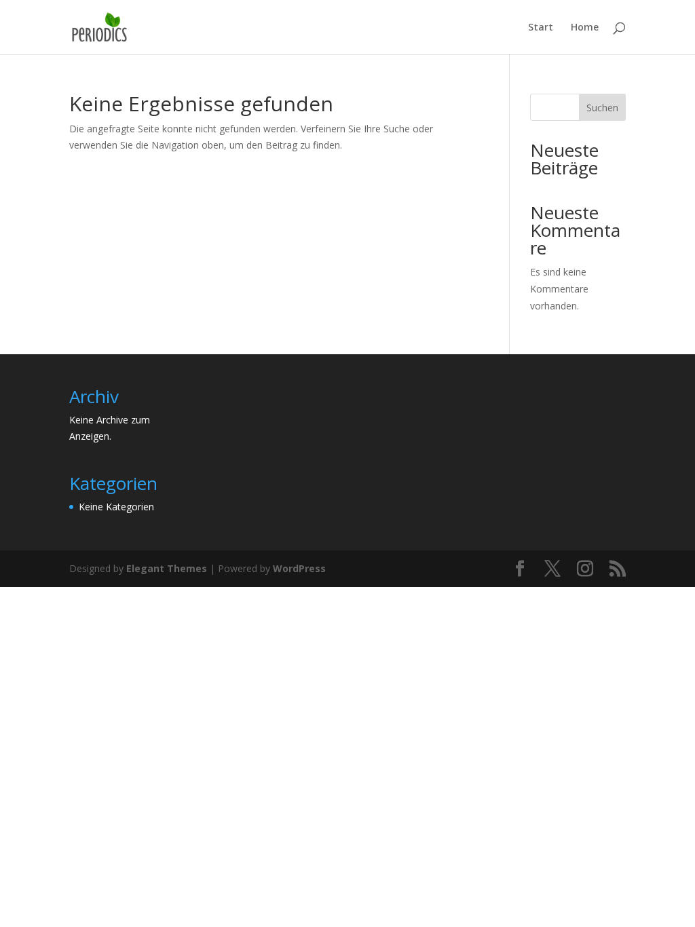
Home (585, 27)
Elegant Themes (166, 568)
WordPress (299, 568)
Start (540, 27)
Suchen (602, 107)
